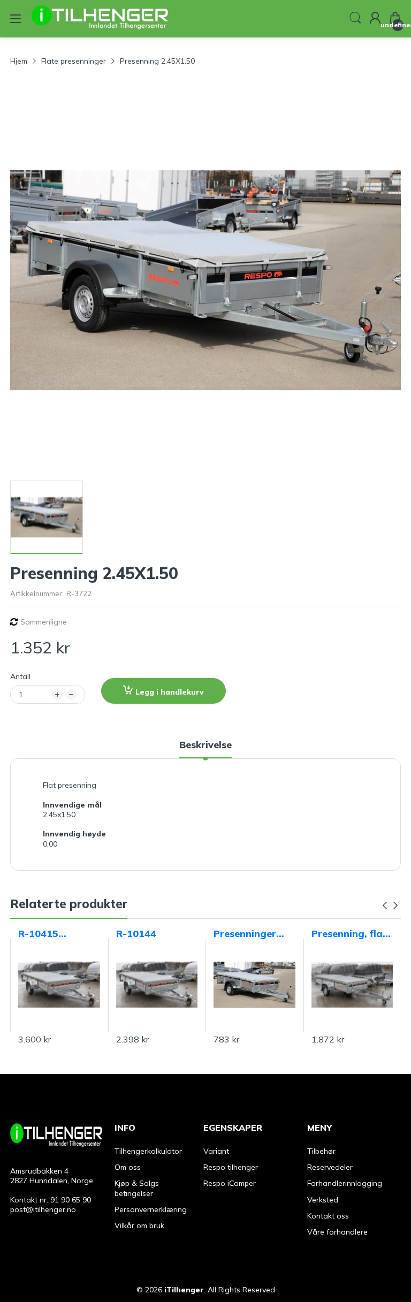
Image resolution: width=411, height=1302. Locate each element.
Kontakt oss (328, 1216)
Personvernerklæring (151, 1209)
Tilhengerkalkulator (148, 1151)
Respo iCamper (229, 1183)
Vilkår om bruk (139, 1225)
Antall (20, 676)
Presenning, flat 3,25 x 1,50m (349, 933)
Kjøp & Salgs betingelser (137, 1188)
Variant (216, 1151)
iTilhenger (184, 1290)
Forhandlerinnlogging (344, 1183)
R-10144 (136, 933)
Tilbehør (321, 1151)
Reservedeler (330, 1167)
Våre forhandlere (337, 1232)
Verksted (322, 1200)
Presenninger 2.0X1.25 (245, 933)
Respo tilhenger (230, 1167)
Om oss (128, 1167)
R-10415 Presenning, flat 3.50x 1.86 (56, 933)
